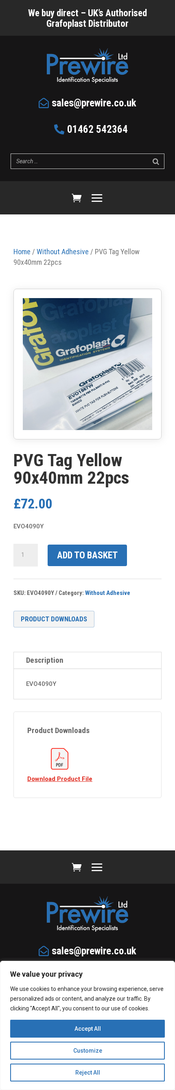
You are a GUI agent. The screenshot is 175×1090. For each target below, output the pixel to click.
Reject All (87, 1072)
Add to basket (87, 555)
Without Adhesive (107, 593)
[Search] (156, 161)
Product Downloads (54, 619)
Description (44, 660)
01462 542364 (97, 129)
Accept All (87, 1028)
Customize (87, 1050)
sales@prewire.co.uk (94, 103)
